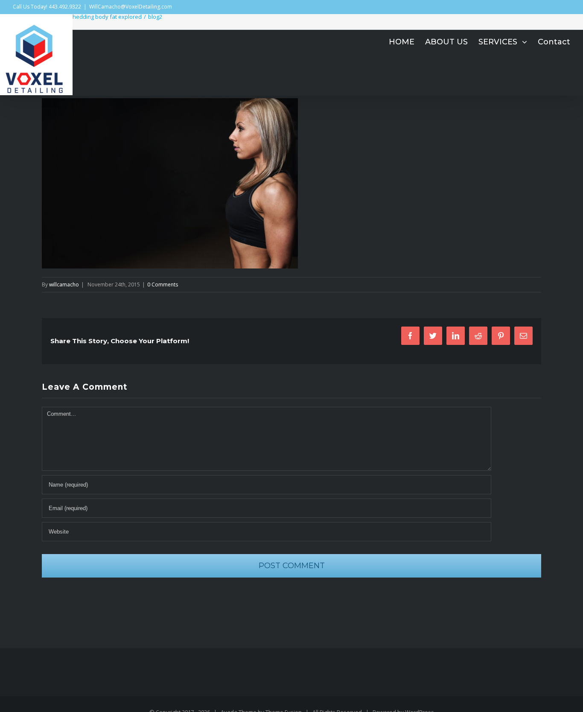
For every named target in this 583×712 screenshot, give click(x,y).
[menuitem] (407, 42)
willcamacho (64, 284)
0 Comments (162, 284)
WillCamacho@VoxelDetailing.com (130, 6)
